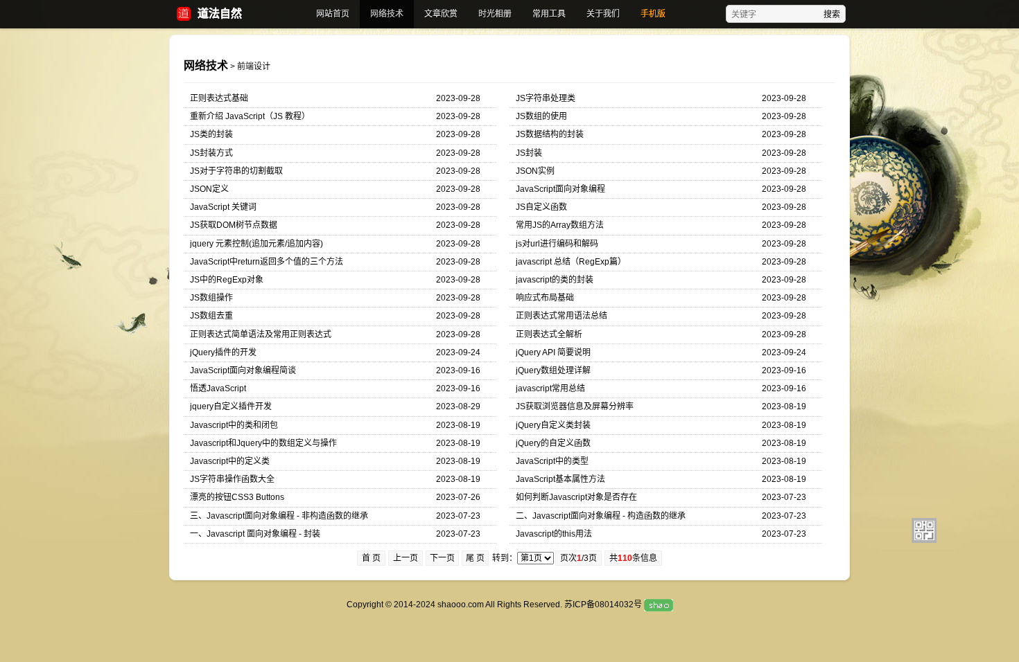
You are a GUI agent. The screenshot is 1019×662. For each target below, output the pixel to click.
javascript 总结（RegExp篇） (571, 262)
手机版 (653, 14)
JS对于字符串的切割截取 (236, 171)
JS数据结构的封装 (550, 134)
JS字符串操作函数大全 (232, 479)
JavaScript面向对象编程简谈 (243, 370)
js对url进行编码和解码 (557, 244)
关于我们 (603, 14)
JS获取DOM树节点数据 (233, 225)
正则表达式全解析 (549, 334)
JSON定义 (209, 189)
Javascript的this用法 (554, 534)
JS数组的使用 (541, 116)
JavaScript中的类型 (552, 461)
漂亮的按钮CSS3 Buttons (237, 497)
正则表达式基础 (219, 98)
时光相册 (495, 14)
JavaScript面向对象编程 (560, 189)
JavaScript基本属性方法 (560, 479)
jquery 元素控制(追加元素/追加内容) (256, 244)
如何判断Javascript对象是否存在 (576, 497)
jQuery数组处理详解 (553, 370)
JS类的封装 (211, 134)
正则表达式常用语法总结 (561, 316)
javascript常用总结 (550, 388)
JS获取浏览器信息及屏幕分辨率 (575, 406)
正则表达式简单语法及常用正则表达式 (260, 334)
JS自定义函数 (541, 207)
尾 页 (475, 558)
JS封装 (529, 153)
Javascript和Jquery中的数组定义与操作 (263, 443)
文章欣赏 (441, 14)
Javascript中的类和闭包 (234, 425)
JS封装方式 (211, 153)
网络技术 (386, 14)
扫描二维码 (924, 530)
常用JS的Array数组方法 (560, 225)
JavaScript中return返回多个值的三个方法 (266, 262)
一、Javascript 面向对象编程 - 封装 (255, 534)
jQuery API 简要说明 (553, 352)
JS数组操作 (211, 298)
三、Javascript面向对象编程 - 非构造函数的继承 (279, 516)
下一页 (442, 558)
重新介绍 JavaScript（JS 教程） (250, 116)
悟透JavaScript (218, 388)
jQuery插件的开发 (223, 352)
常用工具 (549, 14)
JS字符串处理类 (545, 98)
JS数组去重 (211, 316)
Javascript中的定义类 (230, 461)
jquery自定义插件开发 (231, 406)
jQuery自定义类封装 (553, 425)
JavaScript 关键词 (223, 207)
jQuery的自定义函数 (553, 443)
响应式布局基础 (545, 298)
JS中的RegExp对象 (226, 280)
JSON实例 (535, 171)
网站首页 (332, 14)
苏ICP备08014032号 (603, 604)
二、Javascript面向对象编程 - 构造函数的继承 (601, 516)
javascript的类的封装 (554, 280)
